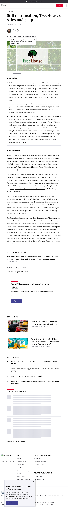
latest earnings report (45, 88)
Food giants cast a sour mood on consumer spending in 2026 (44, 323)
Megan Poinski (17, 30)
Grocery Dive (38, 476)
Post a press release (19, 441)
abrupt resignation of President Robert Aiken (33, 167)
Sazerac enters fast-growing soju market (27, 376)
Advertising (37, 458)
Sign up (59, 5)
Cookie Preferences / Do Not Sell (42, 504)
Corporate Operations (22, 272)
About (19, 458)
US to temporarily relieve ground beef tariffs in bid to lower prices (35, 362)
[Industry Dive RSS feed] (14, 462)
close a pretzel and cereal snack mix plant (42, 183)
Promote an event (39, 468)
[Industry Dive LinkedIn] (3, 462)
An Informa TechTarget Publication (34, 1)
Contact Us (20, 465)
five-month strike (19, 109)
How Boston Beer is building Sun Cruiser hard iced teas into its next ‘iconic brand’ (45, 341)
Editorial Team (21, 461)
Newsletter (20, 468)
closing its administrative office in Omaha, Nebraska (27, 189)
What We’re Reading (23, 479)
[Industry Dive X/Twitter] (10, 462)
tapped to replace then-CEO (39, 161)
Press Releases (21, 476)
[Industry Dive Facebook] (6, 462)
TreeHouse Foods (17, 73)
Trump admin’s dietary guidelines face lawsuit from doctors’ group (35, 370)
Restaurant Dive (39, 479)
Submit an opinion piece (41, 465)
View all (9, 441)
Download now (12, 503)
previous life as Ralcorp (37, 238)
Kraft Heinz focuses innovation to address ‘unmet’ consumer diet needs (35, 382)
